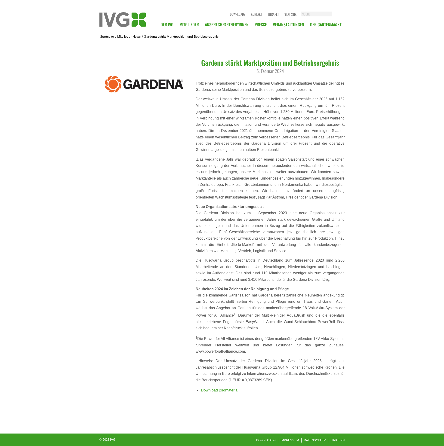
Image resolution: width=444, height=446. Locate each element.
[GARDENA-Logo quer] (144, 84)
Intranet (273, 14)
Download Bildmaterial (219, 390)
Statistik (290, 14)
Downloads (237, 14)
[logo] (122, 19)
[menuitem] (166, 24)
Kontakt (256, 14)
